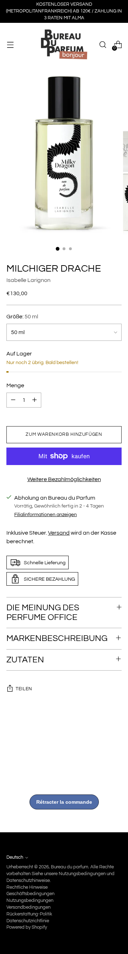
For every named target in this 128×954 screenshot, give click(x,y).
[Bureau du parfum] (64, 45)
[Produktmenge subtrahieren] (13, 400)
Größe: (22, 316)
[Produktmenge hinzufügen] (34, 400)
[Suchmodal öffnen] (102, 44)
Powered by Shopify (26, 927)
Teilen (24, 689)
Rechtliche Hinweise (27, 887)
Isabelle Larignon (28, 280)
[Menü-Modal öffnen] (10, 44)
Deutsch (14, 857)
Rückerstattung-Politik (29, 914)
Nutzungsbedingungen (29, 900)
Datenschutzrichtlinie (27, 921)
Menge (15, 385)
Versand (59, 533)
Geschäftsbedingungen (30, 894)
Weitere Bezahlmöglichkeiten (64, 479)
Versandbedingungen (28, 907)
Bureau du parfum (69, 867)
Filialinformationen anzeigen (45, 514)
